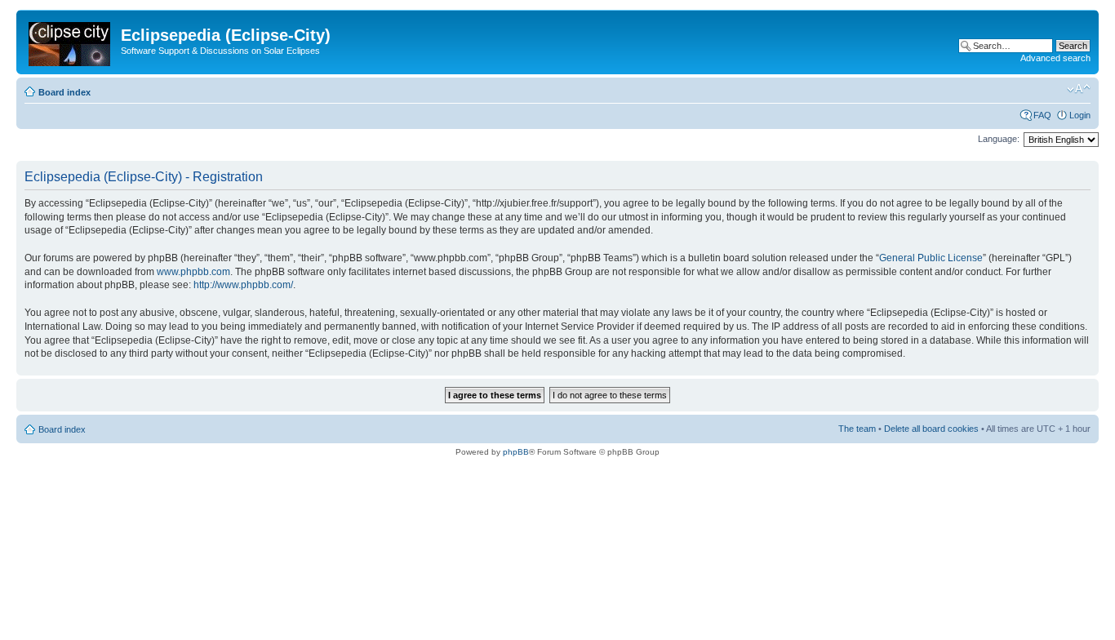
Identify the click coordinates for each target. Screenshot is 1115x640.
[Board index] (70, 41)
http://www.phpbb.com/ (243, 285)
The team (857, 428)
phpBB (516, 451)
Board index (64, 92)
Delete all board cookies (931, 428)
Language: (998, 139)
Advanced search (1055, 58)
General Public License (931, 258)
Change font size (1079, 89)
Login (1080, 115)
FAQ (1042, 115)
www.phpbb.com (193, 272)
